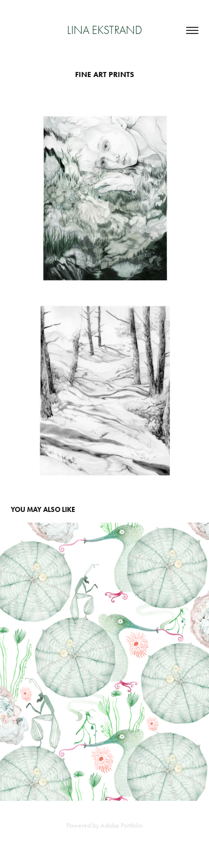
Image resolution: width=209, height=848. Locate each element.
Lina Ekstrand (104, 30)
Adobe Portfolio (121, 825)
